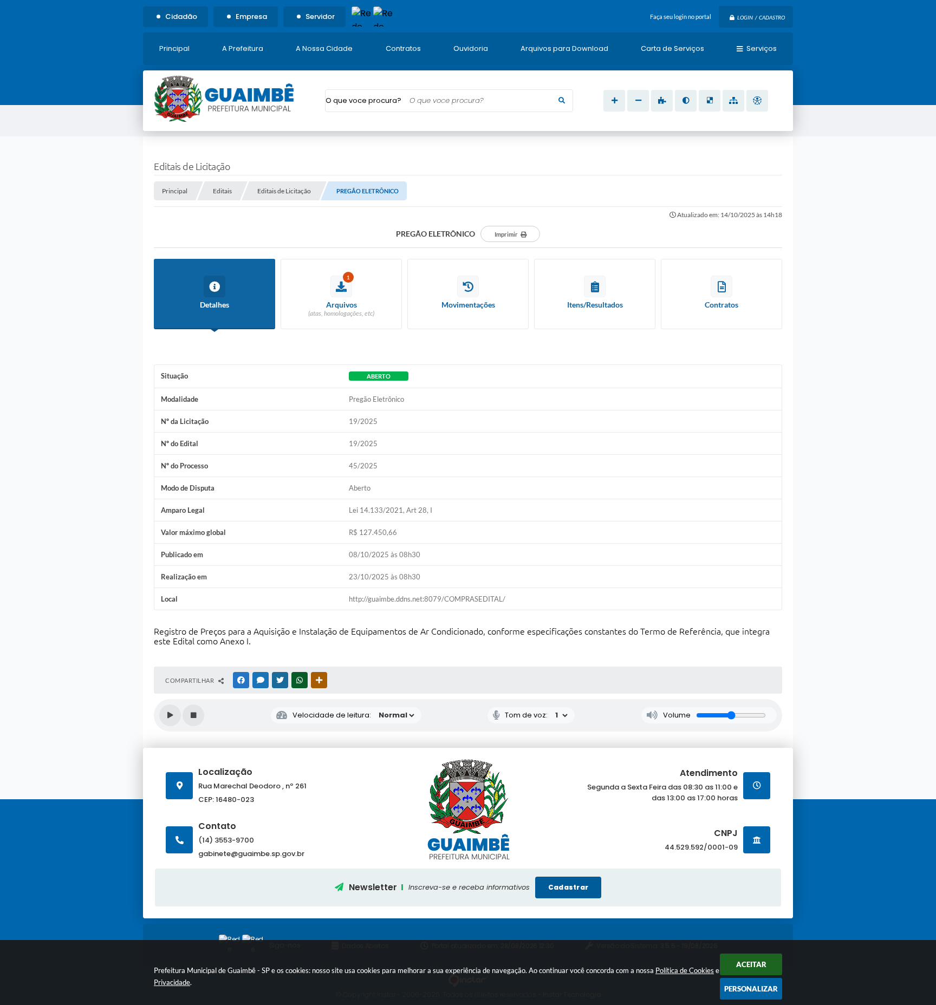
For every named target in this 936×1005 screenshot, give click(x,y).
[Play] (170, 715)
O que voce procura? (363, 100)
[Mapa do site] (733, 101)
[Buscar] (562, 101)
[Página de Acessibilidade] (757, 101)
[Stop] (193, 715)
